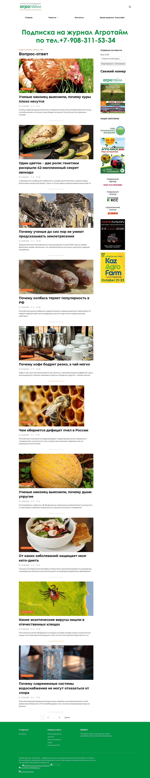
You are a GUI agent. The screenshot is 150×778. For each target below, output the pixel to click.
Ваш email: (105, 55)
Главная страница (25, 49)
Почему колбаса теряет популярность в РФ (54, 300)
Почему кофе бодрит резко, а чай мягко (54, 364)
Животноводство (54, 740)
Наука (50, 742)
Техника (51, 737)
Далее (67, 717)
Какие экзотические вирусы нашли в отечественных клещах (51, 622)
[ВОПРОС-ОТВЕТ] (56, 92)
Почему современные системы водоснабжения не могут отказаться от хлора (54, 688)
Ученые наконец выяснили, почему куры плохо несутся (55, 99)
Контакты (79, 18)
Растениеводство (54, 734)
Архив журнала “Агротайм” (112, 18)
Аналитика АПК (54, 745)
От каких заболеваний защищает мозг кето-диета (53, 558)
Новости (52, 18)
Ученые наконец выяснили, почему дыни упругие (55, 494)
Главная (28, 18)
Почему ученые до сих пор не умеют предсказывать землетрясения (51, 234)
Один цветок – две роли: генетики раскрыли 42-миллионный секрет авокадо (49, 167)
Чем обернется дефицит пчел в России (53, 430)
